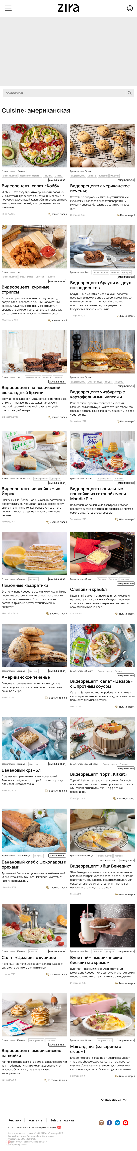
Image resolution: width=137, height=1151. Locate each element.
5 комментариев (57, 697)
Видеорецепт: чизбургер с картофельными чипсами (97, 394)
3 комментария (58, 613)
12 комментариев (57, 1080)
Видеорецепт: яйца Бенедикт (100, 866)
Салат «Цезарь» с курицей (29, 957)
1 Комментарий (126, 519)
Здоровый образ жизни (30, 175)
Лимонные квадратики (25, 585)
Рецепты (48, 175)
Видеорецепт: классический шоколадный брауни (31, 390)
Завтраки (124, 579)
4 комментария (126, 894)
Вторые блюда (26, 276)
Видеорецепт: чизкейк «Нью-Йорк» (32, 491)
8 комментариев (57, 790)
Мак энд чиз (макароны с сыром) (95, 1048)
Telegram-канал (62, 1120)
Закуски (40, 276)
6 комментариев (125, 798)
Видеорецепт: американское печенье (100, 188)
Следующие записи (114, 1099)
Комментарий (59, 214)
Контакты (35, 1120)
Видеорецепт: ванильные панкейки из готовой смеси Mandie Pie (98, 494)
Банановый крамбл (21, 770)
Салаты (58, 175)
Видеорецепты (10, 175)
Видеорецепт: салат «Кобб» (30, 186)
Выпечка (92, 175)
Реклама (14, 1120)
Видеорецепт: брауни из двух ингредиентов (100, 285)
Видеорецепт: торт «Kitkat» (98, 774)
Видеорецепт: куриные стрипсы (25, 289)
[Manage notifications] (8, 1142)
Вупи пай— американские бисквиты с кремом (96, 959)
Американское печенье (26, 677)
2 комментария (58, 521)
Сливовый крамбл (88, 589)
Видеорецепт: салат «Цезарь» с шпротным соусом (101, 683)
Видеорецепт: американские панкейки (31, 1052)
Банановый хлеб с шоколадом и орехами (34, 864)
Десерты (103, 175)
